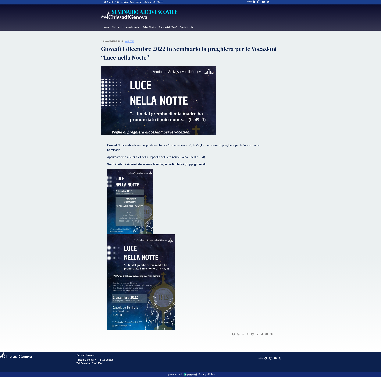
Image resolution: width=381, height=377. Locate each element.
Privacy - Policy (206, 374)
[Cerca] (192, 28)
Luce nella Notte (130, 27)
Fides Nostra (149, 27)
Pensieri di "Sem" (168, 27)
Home (106, 27)
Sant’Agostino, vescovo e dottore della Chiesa (142, 2)
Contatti (184, 27)
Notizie (116, 27)
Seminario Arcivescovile (144, 11)
